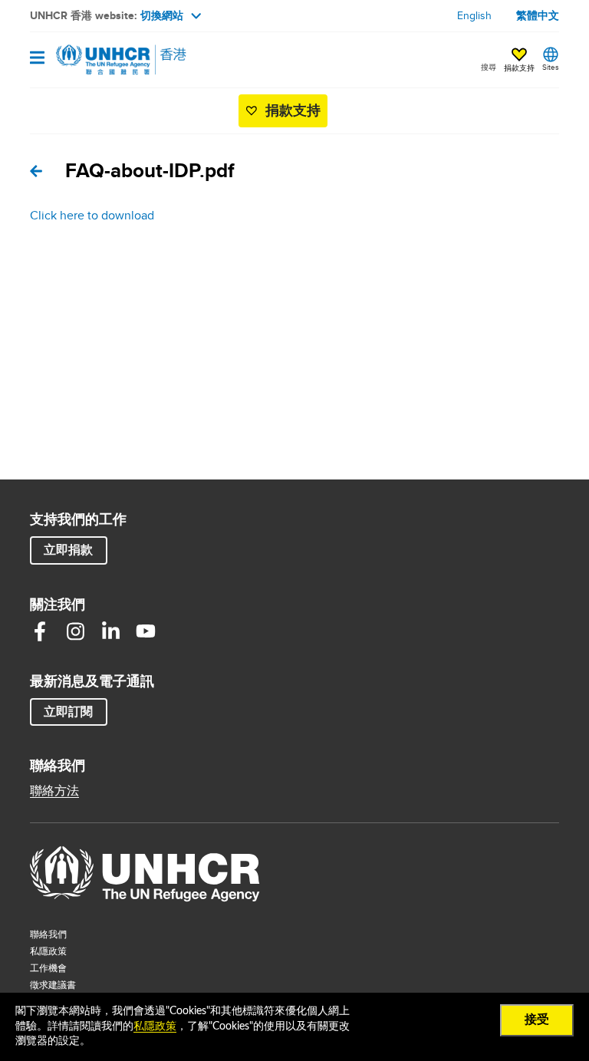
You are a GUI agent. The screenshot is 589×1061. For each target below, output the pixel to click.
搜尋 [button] (488, 66)
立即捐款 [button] (68, 550)
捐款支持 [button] (519, 67)
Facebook (40, 631)
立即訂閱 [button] (68, 711)
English (474, 15)
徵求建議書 (53, 984)
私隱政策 (48, 950)
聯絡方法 (54, 791)
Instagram (75, 631)
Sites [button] (550, 66)
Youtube (146, 631)
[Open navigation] (37, 58)
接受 (537, 1019)
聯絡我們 (48, 934)
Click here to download (92, 215)
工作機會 (79, 967)
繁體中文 (537, 15)
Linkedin (110, 631)
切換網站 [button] (161, 15)
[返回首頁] (108, 59)
